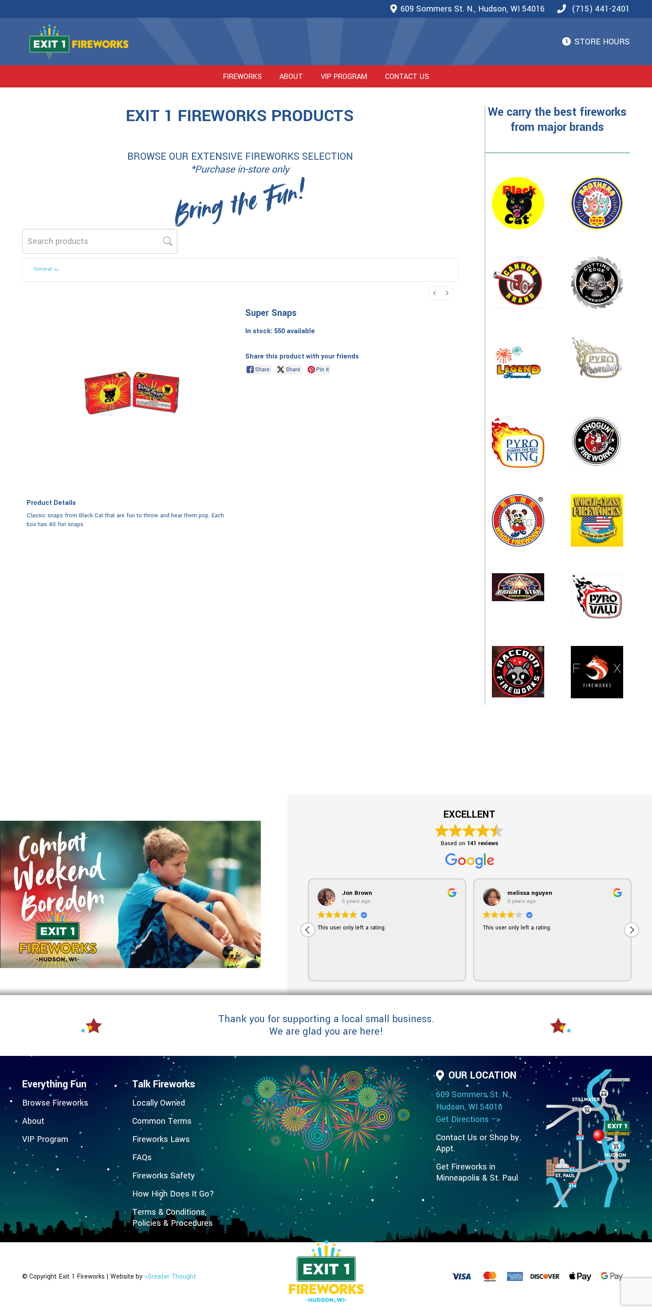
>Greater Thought (170, 1276)
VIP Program (45, 1139)
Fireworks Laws (161, 1139)
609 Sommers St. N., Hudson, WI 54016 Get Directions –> (473, 1107)
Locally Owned (158, 1103)
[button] (269, 76)
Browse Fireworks (55, 1103)
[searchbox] (99, 241)
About (33, 1121)
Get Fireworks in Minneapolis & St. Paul (477, 1172)
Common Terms (162, 1121)
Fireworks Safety (163, 1175)
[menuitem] (434, 293)
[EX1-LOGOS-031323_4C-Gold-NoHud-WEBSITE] (78, 42)
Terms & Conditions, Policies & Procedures (172, 1217)
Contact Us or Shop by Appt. (477, 1143)
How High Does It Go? (173, 1194)
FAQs (142, 1157)
